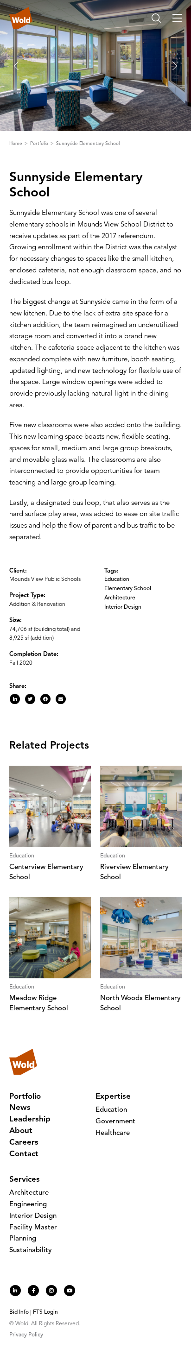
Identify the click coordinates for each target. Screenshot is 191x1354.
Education (116, 579)
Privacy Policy (26, 1335)
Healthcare (113, 1133)
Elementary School (127, 589)
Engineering (28, 1204)
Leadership (30, 1119)
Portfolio (40, 143)
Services (24, 1180)
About (20, 1131)
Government (115, 1121)
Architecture (119, 598)
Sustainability (30, 1250)
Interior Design (122, 607)
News (20, 1108)
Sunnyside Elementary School (88, 143)
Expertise (113, 1097)
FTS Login (45, 1312)
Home (16, 143)
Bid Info (19, 1312)
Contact (23, 1154)
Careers (23, 1142)
